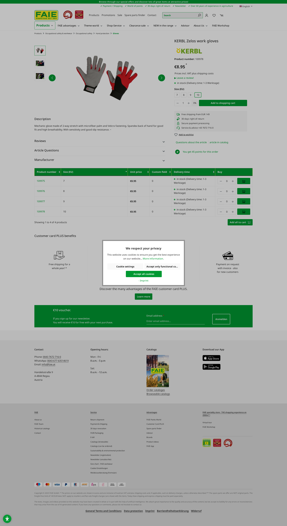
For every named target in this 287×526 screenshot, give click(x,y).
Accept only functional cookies (163, 266)
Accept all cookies (143, 274)
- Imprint (143, 280)
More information (153, 258)
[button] (7, 519)
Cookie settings (125, 266)
